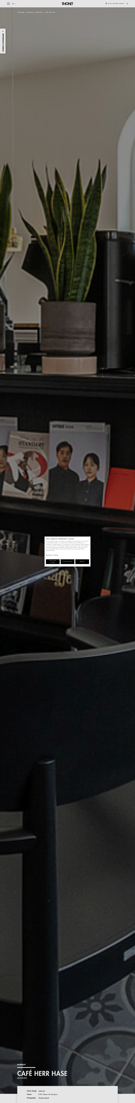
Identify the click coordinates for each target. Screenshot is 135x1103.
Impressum (55, 555)
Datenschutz (49, 555)
